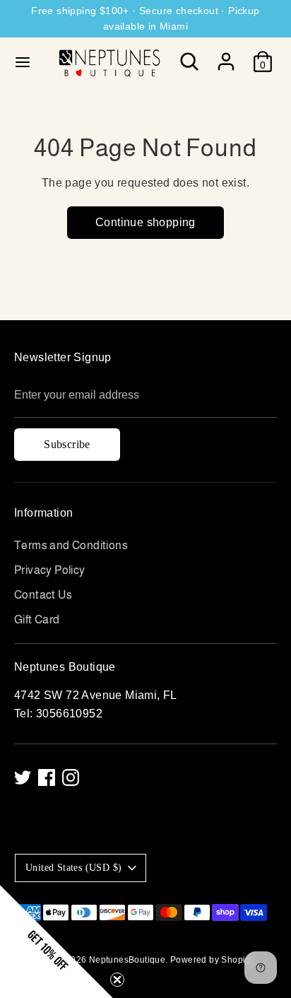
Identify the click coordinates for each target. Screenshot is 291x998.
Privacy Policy (49, 570)
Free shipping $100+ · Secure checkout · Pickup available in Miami (145, 18)
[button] (56, 941)
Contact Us (43, 595)
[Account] (226, 56)
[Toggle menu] (22, 61)
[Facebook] (46, 777)
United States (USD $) (73, 867)
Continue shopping (145, 222)
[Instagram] (70, 777)
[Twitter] (22, 777)
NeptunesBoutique (127, 960)
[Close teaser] (117, 980)
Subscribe (67, 444)
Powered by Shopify (211, 960)
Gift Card (37, 620)
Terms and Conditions (71, 545)
